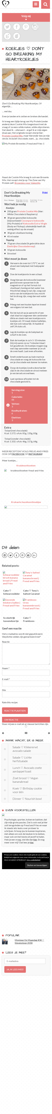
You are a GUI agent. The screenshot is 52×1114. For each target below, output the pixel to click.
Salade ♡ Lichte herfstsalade (22, 759)
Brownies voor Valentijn (27, 183)
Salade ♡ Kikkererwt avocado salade (25, 748)
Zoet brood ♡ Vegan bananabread (25, 779)
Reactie (6, 641)
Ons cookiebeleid (33, 860)
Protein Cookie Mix (12, 135)
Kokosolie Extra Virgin (35, 223)
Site (4, 690)
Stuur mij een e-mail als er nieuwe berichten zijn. (25, 724)
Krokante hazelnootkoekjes (26, 502)
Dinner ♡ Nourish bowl (27, 798)
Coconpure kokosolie (32, 220)
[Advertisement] (26, 901)
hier (35, 839)
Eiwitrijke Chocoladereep (20, 246)
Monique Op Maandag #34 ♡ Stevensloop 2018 (29, 941)
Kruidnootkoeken (26, 465)
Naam (6, 668)
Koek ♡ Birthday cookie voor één (27, 790)
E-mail (6, 679)
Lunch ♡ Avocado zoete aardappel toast (27, 769)
